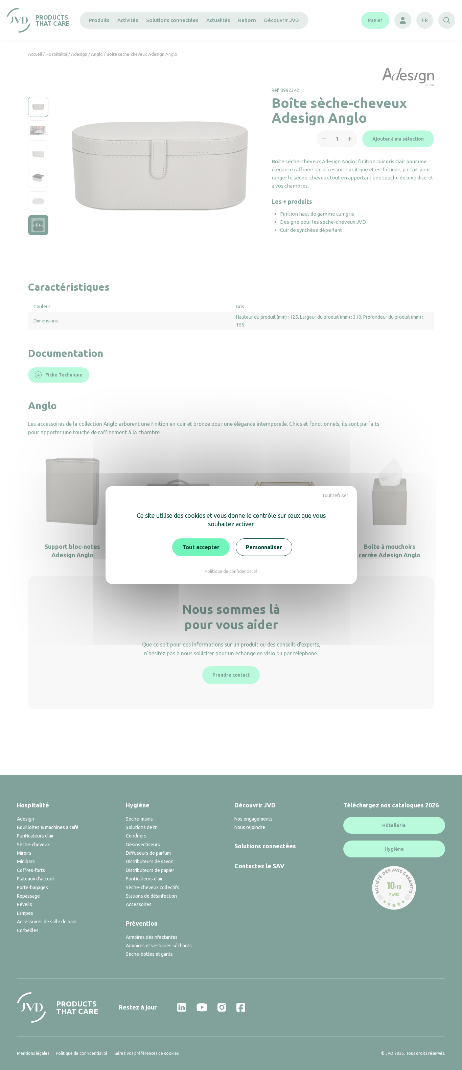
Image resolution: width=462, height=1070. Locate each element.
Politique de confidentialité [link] (231, 571)
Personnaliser (264, 547)
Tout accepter (201, 547)
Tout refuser (335, 495)
